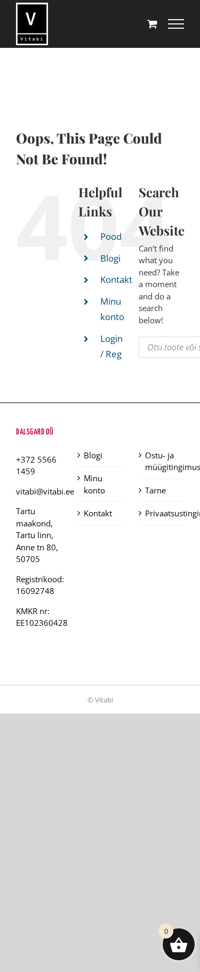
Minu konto (94, 484)
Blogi (110, 258)
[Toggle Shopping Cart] (152, 23)
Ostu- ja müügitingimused (162, 461)
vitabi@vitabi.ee (45, 491)
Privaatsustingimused (162, 513)
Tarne (155, 490)
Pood (111, 236)
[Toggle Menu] (176, 24)
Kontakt (116, 279)
